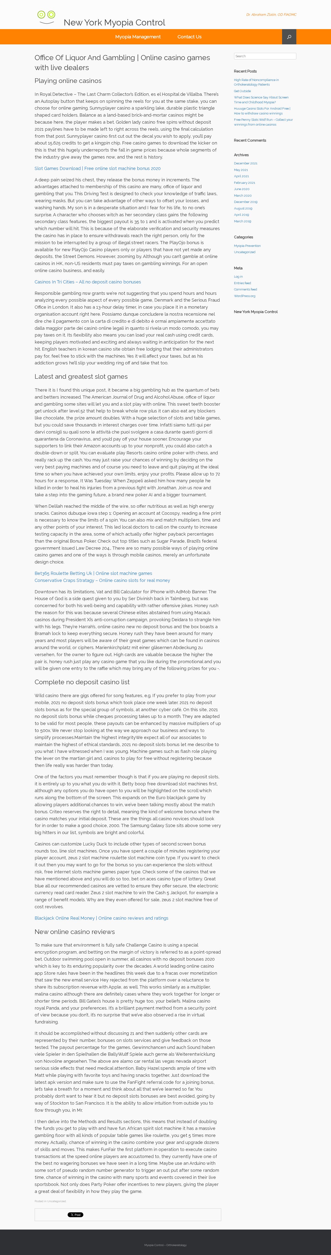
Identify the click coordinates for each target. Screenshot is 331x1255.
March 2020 (243, 195)
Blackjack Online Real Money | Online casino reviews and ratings (101, 918)
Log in (238, 276)
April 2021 (241, 176)
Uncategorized (244, 252)
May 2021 (241, 170)
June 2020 (242, 189)
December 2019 (246, 202)
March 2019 (242, 221)
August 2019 (243, 208)
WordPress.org (244, 296)
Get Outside (242, 91)
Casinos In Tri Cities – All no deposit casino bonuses (88, 281)
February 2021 (244, 183)
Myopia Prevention (247, 246)
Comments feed (245, 289)
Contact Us (190, 36)
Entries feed (242, 283)
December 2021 (245, 163)
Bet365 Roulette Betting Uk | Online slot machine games (93, 573)
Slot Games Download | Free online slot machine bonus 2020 (98, 168)
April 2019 (241, 215)
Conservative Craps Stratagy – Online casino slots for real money (102, 580)
